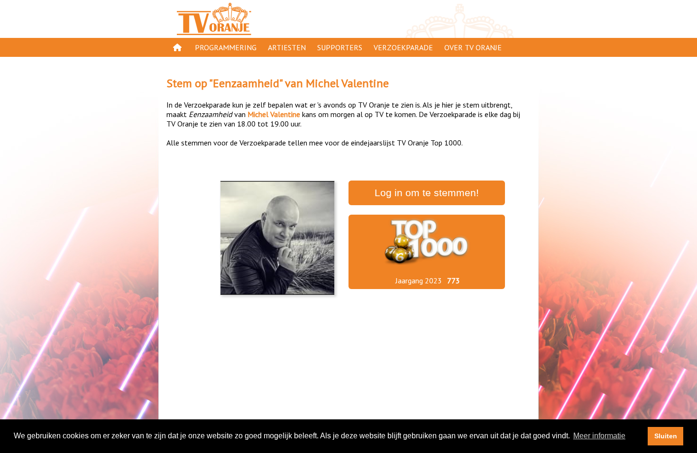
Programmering (226, 47)
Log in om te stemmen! (427, 193)
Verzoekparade (403, 47)
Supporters (339, 47)
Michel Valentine (347, 83)
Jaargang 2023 (418, 280)
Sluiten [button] (665, 436)
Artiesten (287, 47)
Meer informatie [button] (599, 436)
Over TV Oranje (473, 47)
